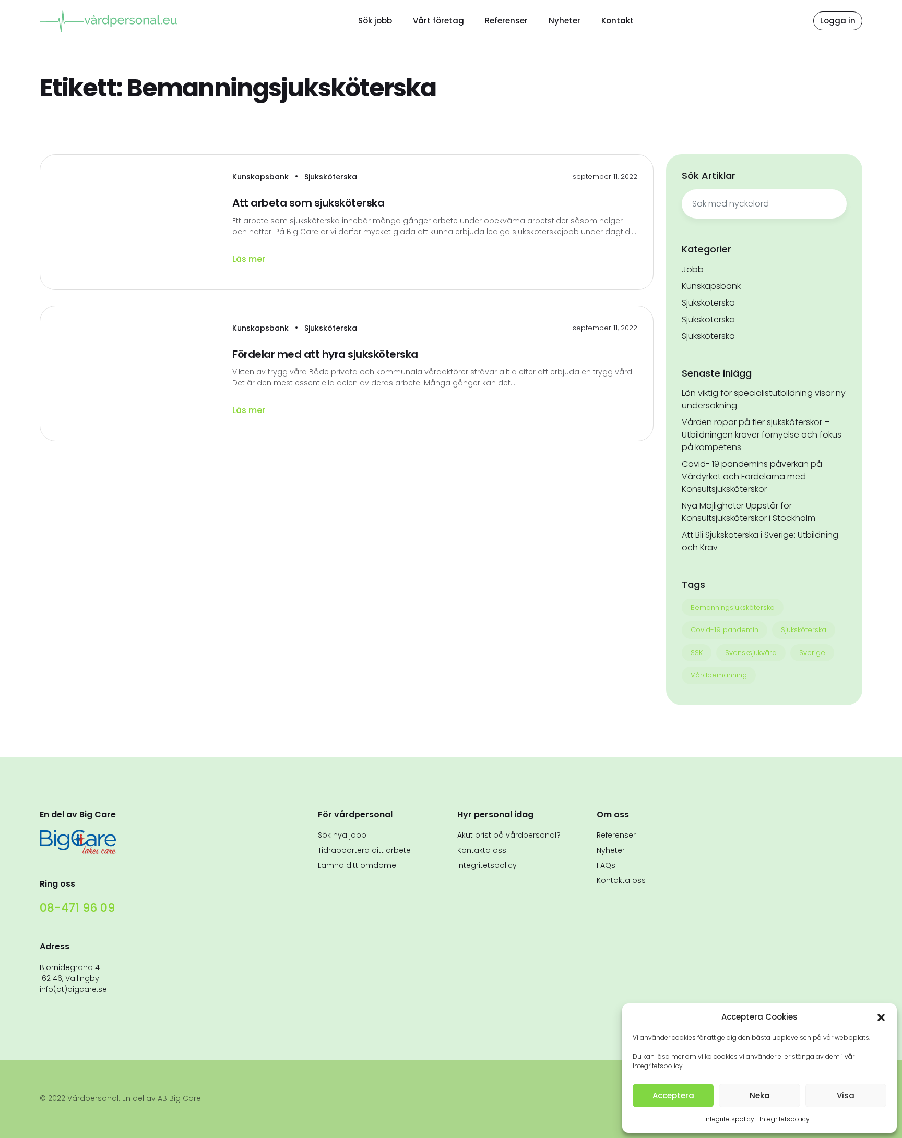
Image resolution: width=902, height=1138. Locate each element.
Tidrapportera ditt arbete (364, 850)
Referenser (506, 20)
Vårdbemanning (719, 675)
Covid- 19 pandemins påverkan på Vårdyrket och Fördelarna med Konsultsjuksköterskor (752, 476)
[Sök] (834, 204)
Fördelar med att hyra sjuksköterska (325, 354)
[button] (881, 1017)
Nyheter (564, 20)
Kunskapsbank (261, 177)
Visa (845, 1095)
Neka (760, 1095)
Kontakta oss (481, 850)
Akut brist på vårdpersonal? (509, 835)
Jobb (693, 269)
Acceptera (673, 1095)
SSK (697, 653)
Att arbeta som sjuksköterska (308, 203)
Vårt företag (438, 20)
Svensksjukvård (751, 653)
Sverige (812, 653)
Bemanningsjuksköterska (733, 607)
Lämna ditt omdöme (357, 865)
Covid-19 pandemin (724, 630)
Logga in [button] (838, 20)
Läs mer (249, 259)
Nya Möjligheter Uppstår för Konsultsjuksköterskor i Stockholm (748, 512)
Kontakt (617, 20)
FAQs (606, 865)
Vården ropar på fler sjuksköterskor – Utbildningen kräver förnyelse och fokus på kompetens (761, 434)
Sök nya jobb (342, 835)
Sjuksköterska (330, 177)
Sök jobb (375, 20)
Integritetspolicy (729, 1119)
